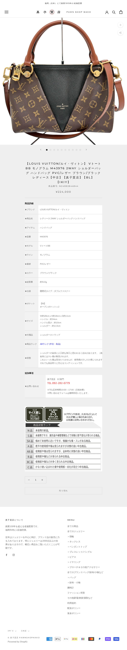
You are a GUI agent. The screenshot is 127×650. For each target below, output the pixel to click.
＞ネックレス (73, 541)
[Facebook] (6, 554)
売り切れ (63, 490)
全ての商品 (72, 526)
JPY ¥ (11, 631)
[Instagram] (14, 554)
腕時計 (70, 587)
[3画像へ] (54, 150)
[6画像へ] (65, 150)
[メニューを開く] (6, 12)
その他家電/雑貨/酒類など (79, 597)
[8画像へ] (73, 150)
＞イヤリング (73, 562)
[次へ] (86, 149)
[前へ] (40, 149)
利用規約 (71, 603)
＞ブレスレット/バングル (79, 551)
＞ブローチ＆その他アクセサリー (83, 567)
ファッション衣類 (76, 592)
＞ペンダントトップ (77, 546)
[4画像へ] (58, 150)
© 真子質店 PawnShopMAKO (24, 638)
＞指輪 (70, 536)
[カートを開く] (120, 12)
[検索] (114, 12)
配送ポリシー (73, 608)
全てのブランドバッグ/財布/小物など (85, 572)
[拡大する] (120, 25)
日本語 (24, 631)
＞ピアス (71, 557)
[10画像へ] (80, 150)
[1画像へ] (47, 150)
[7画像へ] (69, 150)
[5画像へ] (61, 150)
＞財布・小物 (73, 582)
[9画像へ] (76, 150)
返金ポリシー (73, 613)
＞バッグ (71, 577)
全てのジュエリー (76, 531)
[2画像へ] (50, 150)
